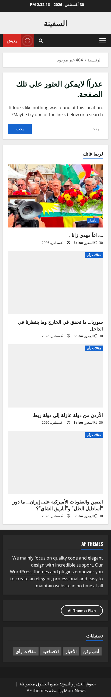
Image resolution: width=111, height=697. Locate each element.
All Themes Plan (82, 610)
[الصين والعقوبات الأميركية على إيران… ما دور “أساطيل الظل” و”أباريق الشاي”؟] (55, 462)
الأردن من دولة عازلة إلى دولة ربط (68, 414)
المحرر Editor (83, 242)
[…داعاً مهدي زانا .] (55, 196)
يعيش (12, 40)
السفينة (55, 22)
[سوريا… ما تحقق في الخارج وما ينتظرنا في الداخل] (55, 282)
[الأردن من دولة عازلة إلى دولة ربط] (55, 376)
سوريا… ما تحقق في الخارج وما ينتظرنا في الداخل (60, 325)
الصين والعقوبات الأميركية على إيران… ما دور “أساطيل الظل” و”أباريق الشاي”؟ (58, 505)
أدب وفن (91, 651)
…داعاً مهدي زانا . (86, 234)
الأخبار (93, 220)
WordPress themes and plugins (42, 572)
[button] (102, 40)
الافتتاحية (51, 651)
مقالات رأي (93, 255)
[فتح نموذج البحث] (41, 40)
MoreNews (75, 690)
